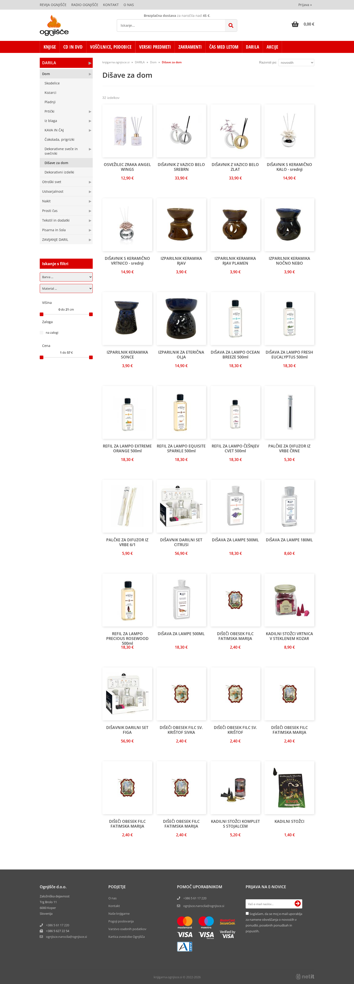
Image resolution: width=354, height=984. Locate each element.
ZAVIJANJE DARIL (55, 239)
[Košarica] (303, 24)
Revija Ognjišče (53, 4)
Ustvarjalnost (52, 191)
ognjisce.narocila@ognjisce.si (203, 906)
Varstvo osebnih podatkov (127, 929)
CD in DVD (73, 47)
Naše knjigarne (119, 913)
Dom (46, 73)
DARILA (252, 47)
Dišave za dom (56, 162)
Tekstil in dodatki (56, 220)
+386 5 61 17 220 (57, 925)
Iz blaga (51, 120)
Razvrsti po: (268, 62)
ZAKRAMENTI (190, 47)
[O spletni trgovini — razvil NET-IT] (305, 977)
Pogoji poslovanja (121, 921)
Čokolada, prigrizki (59, 139)
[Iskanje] (231, 25)
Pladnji (50, 102)
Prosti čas (50, 210)
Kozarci (50, 92)
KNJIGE (50, 47)
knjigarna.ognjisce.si (116, 62)
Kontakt (111, 4)
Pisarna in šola (54, 230)
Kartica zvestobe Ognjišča (126, 936)
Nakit (46, 201)
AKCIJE (272, 47)
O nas (129, 4)
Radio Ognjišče (84, 4)
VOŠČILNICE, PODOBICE (110, 47)
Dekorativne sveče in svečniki (61, 151)
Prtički (49, 111)
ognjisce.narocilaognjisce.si (66, 936)
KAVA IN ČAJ (54, 130)
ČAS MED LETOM (223, 47)
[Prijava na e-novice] (297, 903)
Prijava (305, 4)
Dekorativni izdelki (59, 172)
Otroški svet (51, 181)
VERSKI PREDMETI (155, 47)
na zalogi (52, 332)
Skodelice (52, 83)
